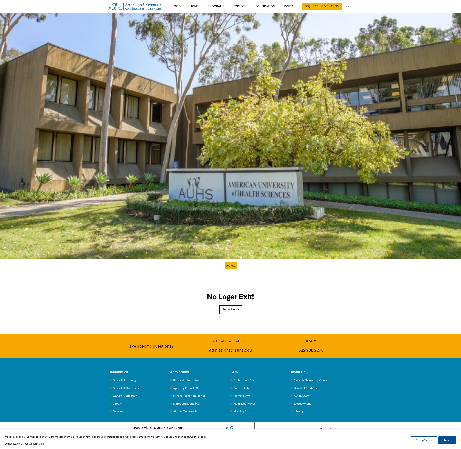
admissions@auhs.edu (230, 350)
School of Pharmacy (126, 388)
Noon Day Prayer (244, 403)
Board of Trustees (305, 388)
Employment (302, 403)
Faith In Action (243, 388)
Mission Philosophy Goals (310, 380)
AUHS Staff (301, 396)
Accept (447, 440)
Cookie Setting (424, 440)
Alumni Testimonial (185, 411)
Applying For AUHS (185, 388)
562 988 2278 (311, 350)
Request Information (321, 6)
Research (119, 411)
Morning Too (241, 411)
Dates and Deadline (186, 403)
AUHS (230, 265)
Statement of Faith (246, 380)
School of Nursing (124, 380)
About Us (298, 372)
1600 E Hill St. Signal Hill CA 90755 (158, 428)
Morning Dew (242, 396)
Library (117, 403)
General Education (125, 396)
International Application (189, 396)
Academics (119, 372)
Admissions (179, 372)
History (298, 411)
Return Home (230, 309)
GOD (234, 372)
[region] (230, 439)
